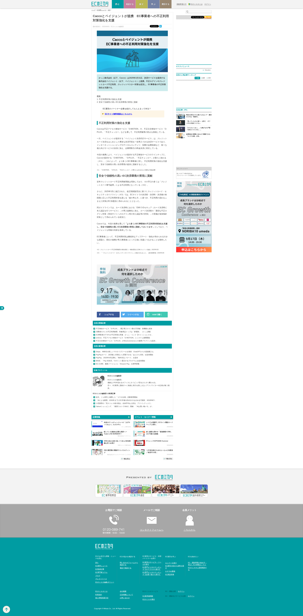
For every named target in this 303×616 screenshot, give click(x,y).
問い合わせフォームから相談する (129, 564)
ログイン (181, 591)
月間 (209, 78)
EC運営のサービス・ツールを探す (152, 563)
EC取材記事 (99, 569)
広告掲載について (126, 595)
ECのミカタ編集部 (114, 376)
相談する (130, 4)
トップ (93, 10)
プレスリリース (101, 579)
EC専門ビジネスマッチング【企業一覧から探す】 (152, 573)
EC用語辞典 (169, 574)
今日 (198, 78)
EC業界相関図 (148, 596)
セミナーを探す (171, 563)
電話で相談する (125, 568)
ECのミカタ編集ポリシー (104, 582)
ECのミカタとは (101, 591)
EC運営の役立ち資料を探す (174, 567)
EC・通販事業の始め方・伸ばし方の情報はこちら (197, 564)
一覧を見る (126, 459)
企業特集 (96, 417)
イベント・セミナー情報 (145, 417)
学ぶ (153, 4)
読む (117, 4)
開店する (165, 4)
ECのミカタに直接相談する (197, 569)
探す (141, 4)
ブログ (97, 576)
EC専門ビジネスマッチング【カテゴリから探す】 (152, 568)
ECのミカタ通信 (149, 599)
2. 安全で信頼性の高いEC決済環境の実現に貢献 (117, 102)
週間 (203, 78)
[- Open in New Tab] (194, 173)
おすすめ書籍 (170, 571)
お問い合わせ (125, 598)
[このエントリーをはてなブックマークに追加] (160, 26)
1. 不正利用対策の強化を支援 (109, 99)
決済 (109, 10)
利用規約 (98, 595)
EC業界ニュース (101, 10)
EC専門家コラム (101, 572)
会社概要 (123, 591)
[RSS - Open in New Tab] (207, 17)
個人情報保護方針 (102, 598)
